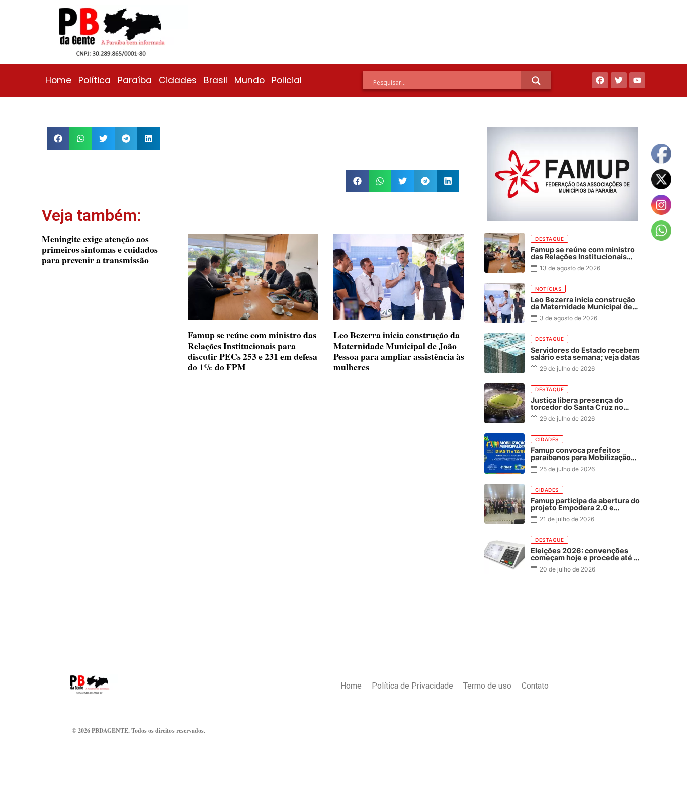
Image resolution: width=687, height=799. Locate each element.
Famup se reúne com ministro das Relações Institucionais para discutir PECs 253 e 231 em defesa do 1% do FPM (252, 350)
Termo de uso (487, 686)
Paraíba (135, 80)
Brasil (215, 80)
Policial (287, 80)
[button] (58, 138)
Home (58, 80)
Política (94, 80)
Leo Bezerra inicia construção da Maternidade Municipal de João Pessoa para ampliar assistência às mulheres (398, 350)
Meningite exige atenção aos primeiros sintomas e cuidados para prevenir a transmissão (100, 249)
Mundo (249, 80)
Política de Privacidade (412, 686)
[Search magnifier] (536, 80)
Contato (535, 686)
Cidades (178, 80)
